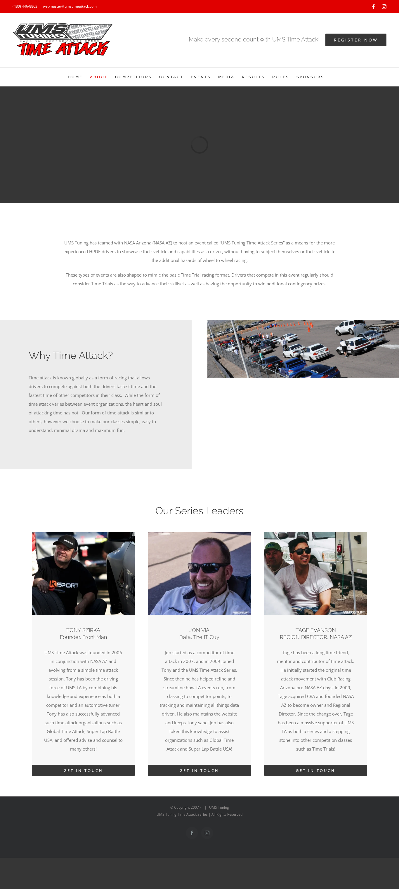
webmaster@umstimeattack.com (70, 6)
